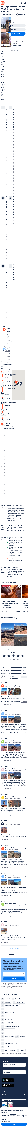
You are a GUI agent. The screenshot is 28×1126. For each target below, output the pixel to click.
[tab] (10, 994)
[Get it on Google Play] (8, 1080)
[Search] (17, 3)
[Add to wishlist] (19, 586)
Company (4, 1094)
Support (4, 1091)
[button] (7, 14)
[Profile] (25, 3)
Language (5, 1061)
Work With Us (6, 1098)
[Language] (21, 3)
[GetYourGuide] (3, 3)
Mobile (4, 1077)
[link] (11, 599)
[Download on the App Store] (8, 1086)
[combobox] (15, 678)
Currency (5, 1068)
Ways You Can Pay (7, 1101)
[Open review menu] (25, 686)
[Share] (25, 14)
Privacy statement (18, 988)
